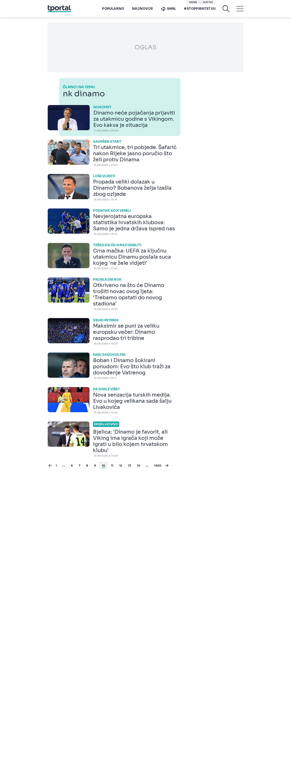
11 (112, 465)
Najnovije (142, 9)
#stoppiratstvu (200, 9)
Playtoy (208, 2)
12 (120, 465)
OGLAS (145, 47)
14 (138, 465)
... (64, 465)
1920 (157, 465)
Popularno (113, 9)
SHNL (171, 9)
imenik (193, 2)
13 (129, 465)
